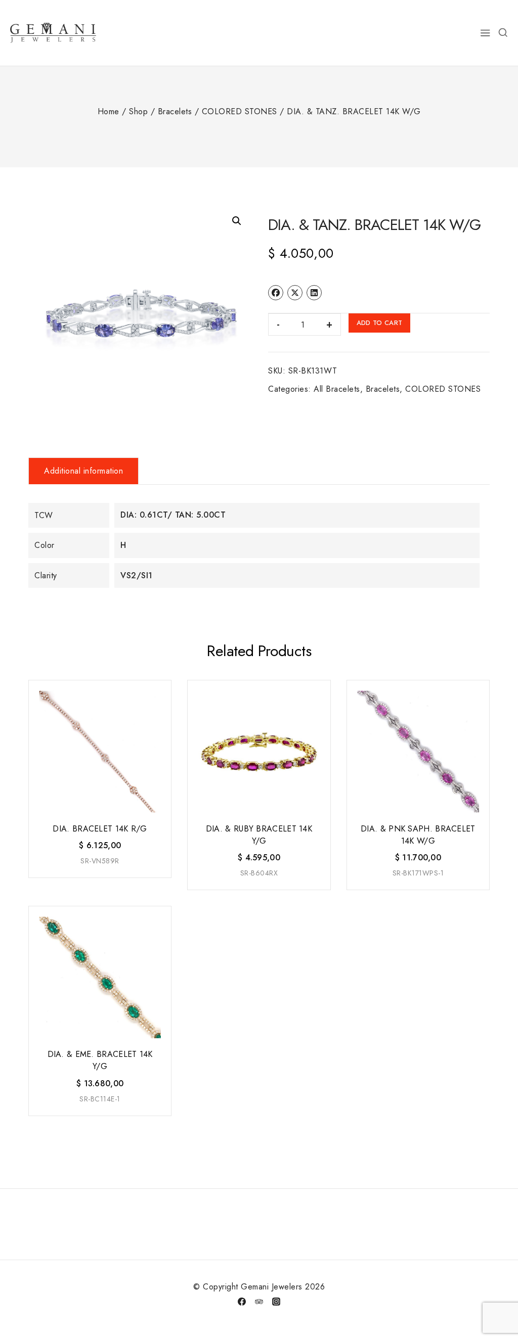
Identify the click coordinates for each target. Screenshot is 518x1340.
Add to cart (379, 323)
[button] (237, 221)
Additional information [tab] (83, 471)
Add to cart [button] (99, 877)
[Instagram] (276, 1301)
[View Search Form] (503, 33)
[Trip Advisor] (259, 1301)
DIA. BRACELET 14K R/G (100, 829)
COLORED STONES (443, 389)
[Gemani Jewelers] (53, 33)
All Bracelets (337, 389)
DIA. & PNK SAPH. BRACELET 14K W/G (418, 835)
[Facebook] (242, 1301)
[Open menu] (486, 33)
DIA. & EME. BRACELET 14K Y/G (100, 1060)
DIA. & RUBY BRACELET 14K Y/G (259, 835)
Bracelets (383, 389)
